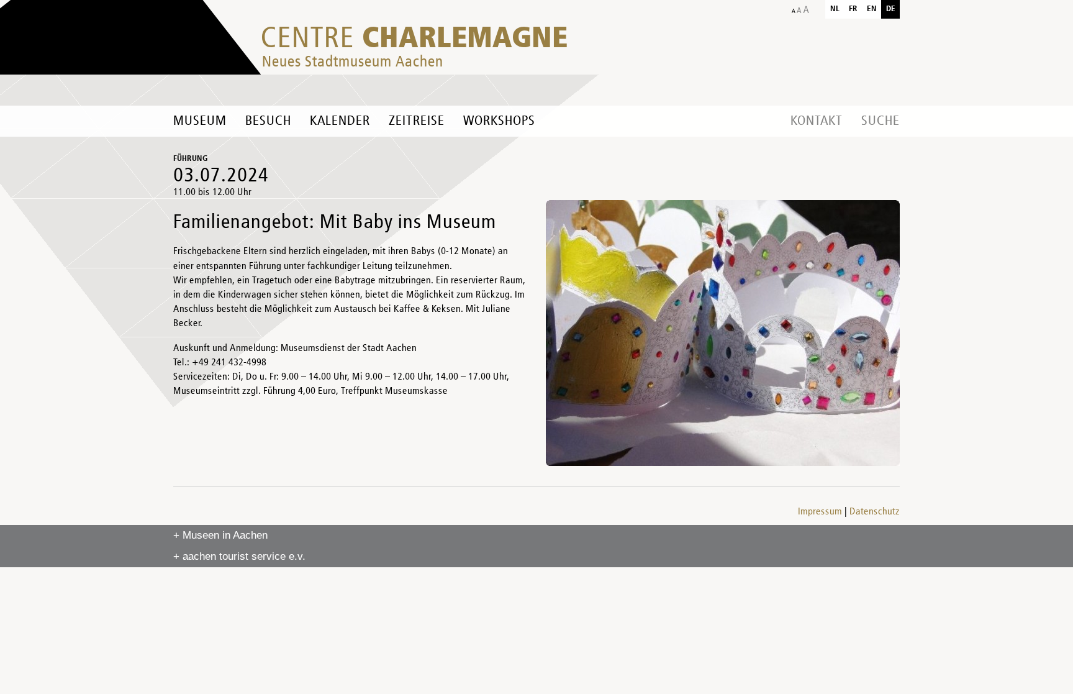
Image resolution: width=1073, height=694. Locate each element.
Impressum (820, 512)
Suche (880, 121)
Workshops (499, 121)
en (872, 9)
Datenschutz (874, 512)
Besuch (268, 121)
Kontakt (816, 121)
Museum (200, 121)
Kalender (340, 121)
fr (853, 9)
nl (835, 9)
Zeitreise (417, 121)
